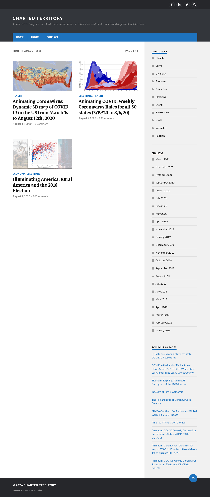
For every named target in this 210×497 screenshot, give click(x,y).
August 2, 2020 (21, 196)
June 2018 (161, 291)
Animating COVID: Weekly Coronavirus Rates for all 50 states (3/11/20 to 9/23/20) (174, 434)
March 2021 (162, 159)
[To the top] (193, 478)
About (35, 37)
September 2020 (165, 182)
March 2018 (162, 314)
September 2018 (165, 268)
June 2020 (161, 205)
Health (17, 96)
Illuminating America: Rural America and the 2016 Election (42, 185)
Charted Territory (38, 18)
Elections (85, 96)
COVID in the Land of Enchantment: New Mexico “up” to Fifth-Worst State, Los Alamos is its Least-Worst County (173, 369)
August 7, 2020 (87, 118)
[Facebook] (172, 5)
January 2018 (163, 330)
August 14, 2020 (22, 123)
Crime (159, 65)
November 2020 (165, 166)
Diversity (161, 73)
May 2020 (161, 213)
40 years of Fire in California (167, 391)
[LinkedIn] (179, 5)
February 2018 (164, 322)
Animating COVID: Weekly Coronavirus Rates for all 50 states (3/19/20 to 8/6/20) (108, 107)
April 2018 (162, 307)
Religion (160, 135)
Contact (52, 37)
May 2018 (161, 299)
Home (20, 37)
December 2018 (165, 244)
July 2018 (161, 283)
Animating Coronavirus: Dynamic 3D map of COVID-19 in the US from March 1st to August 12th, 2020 (42, 110)
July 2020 (161, 198)
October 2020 (164, 174)
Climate (160, 57)
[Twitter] (187, 5)
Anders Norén (33, 490)
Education (161, 89)
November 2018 (165, 252)
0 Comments (106, 118)
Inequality (161, 128)
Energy (159, 104)
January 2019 (163, 236)
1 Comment (41, 123)
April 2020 (162, 221)
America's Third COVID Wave (168, 422)
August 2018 (163, 275)
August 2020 (163, 190)
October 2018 (164, 260)
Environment (163, 112)
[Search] (194, 5)
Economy (19, 174)
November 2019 (165, 229)
